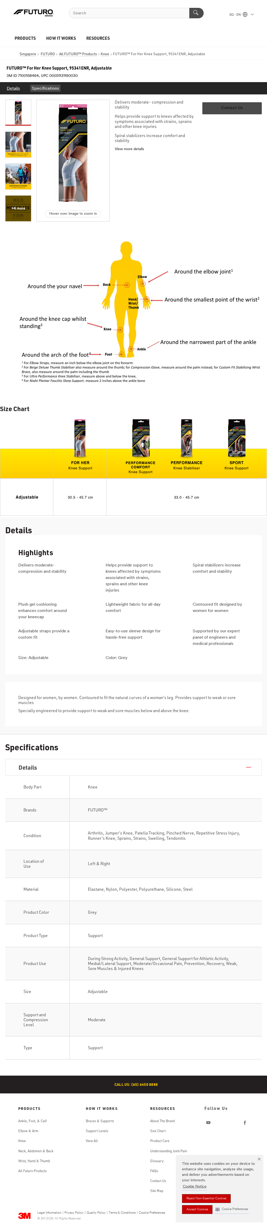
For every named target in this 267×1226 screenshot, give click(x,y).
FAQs (154, 1171)
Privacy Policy (73, 1212)
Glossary (156, 1161)
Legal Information (49, 1212)
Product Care (159, 1141)
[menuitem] (13, 88)
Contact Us (158, 1181)
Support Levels (97, 1131)
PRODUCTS (25, 38)
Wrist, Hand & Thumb (34, 1161)
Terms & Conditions (122, 1212)
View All (92, 1141)
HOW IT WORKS (61, 38)
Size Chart (158, 1131)
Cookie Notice (195, 1187)
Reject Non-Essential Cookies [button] (206, 1198)
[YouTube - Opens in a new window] (208, 1123)
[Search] (196, 13)
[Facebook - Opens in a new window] (245, 1123)
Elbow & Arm (28, 1131)
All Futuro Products (32, 1171)
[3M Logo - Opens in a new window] (33, 13)
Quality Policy (96, 1212)
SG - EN (235, 14)
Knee (22, 1141)
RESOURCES (98, 38)
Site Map (156, 1191)
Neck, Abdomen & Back (35, 1151)
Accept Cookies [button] (197, 1209)
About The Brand (162, 1121)
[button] (232, 1209)
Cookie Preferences (152, 1212)
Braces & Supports (100, 1121)
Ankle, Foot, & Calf (32, 1121)
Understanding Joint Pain (168, 1151)
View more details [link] (129, 149)
